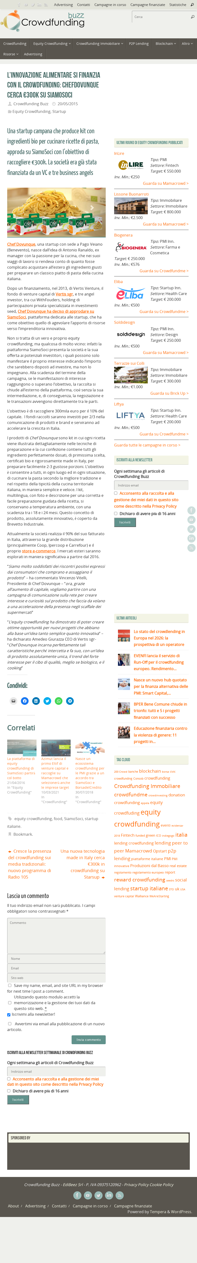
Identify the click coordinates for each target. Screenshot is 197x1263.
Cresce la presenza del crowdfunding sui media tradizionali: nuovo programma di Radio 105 (29, 864)
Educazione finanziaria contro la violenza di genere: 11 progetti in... (160, 735)
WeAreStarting (159, 896)
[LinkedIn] (39, 4)
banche (133, 771)
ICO (158, 836)
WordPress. (181, 1211)
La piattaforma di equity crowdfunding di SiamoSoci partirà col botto (21, 768)
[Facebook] (19, 4)
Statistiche (177, 4)
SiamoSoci (73, 818)
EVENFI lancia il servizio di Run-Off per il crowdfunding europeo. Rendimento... (159, 662)
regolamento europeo (148, 872)
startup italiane (149, 888)
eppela (145, 803)
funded (140, 836)
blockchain (150, 771)
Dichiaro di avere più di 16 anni (40, 1091)
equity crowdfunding (33, 818)
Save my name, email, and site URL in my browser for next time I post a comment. (55, 988)
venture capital (124, 896)
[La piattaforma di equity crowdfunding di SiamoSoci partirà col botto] (22, 748)
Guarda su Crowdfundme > (164, 270)
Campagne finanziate (147, 4)
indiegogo (168, 835)
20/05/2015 (68, 103)
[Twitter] (32, 4)
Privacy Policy (136, 1184)
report (170, 872)
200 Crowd (120, 771)
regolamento (122, 872)
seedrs (170, 880)
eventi (166, 825)
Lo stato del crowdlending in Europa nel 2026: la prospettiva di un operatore (159, 638)
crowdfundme (131, 794)
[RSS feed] (46, 4)
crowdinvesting (157, 795)
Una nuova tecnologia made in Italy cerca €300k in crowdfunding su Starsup (83, 864)
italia (181, 834)
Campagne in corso (110, 4)
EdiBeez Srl (73, 1184)
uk (177, 889)
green (150, 835)
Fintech (128, 835)
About (13, 1206)
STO (171, 889)
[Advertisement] (154, 571)
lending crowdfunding (134, 843)
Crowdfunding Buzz (30, 103)
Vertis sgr (64, 294)
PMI (167, 858)
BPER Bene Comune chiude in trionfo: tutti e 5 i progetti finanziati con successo (160, 710)
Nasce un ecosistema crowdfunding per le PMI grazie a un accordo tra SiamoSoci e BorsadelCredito (90, 773)
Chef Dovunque (21, 244)
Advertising (63, 4)
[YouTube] (26, 4)
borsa (165, 771)
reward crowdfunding (139, 879)
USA (182, 889)
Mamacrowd (138, 851)
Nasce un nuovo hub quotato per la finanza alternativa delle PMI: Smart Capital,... (161, 686)
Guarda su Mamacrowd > (166, 183)
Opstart (160, 851)
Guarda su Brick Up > (169, 393)
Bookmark (22, 834)
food (58, 818)
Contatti (83, 4)
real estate (178, 865)
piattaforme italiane (147, 859)
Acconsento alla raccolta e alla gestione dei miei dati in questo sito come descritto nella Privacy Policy (55, 1081)
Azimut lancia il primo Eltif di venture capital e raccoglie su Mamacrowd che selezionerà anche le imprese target (55, 773)
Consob (138, 778)
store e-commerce (38, 551)
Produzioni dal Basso (149, 865)
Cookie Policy (161, 1184)
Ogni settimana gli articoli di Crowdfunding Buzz (50, 1062)
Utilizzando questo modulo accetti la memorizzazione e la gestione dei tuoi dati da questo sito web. (54, 1002)
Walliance (141, 896)
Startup (59, 111)
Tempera (158, 1211)
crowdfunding (157, 778)
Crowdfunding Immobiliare (147, 785)
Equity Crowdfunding (31, 111)
